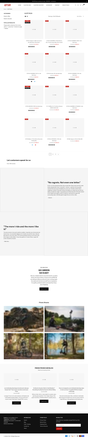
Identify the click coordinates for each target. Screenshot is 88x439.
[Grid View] (25, 16)
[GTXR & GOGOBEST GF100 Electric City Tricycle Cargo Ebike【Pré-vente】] (54, 29)
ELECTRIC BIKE (27, 5)
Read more (16, 403)
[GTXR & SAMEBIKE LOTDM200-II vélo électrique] (74, 94)
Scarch (25, 420)
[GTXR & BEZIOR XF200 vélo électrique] (33, 94)
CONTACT (57, 5)
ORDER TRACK (65, 5)
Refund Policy (43, 422)
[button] (31, 46)
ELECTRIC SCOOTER (38, 5)
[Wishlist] (80, 5)
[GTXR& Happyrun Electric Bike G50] (74, 127)
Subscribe (59, 428)
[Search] (75, 5)
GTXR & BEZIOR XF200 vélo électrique (34, 106)
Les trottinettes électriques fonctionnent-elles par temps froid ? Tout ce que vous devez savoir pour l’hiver (16, 389)
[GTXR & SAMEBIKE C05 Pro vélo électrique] (33, 62)
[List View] (27, 16)
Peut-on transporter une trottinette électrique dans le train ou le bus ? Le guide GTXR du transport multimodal (71, 389)
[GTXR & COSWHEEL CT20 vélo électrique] (54, 127)
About (25, 428)
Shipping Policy (43, 424)
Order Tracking (27, 424)
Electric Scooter (8, 18)
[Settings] (78, 5)
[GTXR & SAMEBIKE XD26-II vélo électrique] (74, 29)
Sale (27, 20)
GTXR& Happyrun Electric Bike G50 (74, 139)
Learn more (44, 289)
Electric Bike (7, 16)
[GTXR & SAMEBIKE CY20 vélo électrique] (74, 62)
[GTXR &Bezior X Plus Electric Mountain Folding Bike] (33, 127)
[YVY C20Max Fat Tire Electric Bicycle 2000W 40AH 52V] (54, 94)
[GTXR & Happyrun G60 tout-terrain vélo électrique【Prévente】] (33, 29)
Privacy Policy (43, 420)
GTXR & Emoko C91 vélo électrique (54, 73)
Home (19, 5)
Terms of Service (44, 426)
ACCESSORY (49, 5)
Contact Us (26, 426)
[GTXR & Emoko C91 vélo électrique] (54, 62)
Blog (25, 422)
